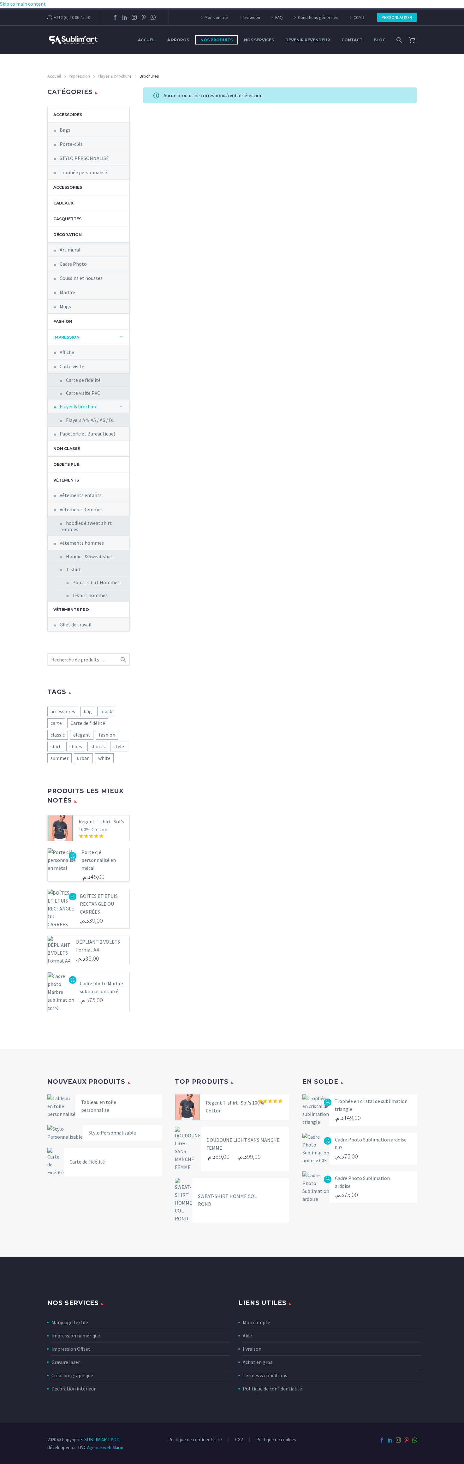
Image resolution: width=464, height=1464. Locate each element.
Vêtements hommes (82, 543)
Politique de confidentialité (272, 1388)
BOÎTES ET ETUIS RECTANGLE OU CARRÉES (99, 904)
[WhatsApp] (153, 17)
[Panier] (414, 40)
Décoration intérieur (73, 1388)
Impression (79, 76)
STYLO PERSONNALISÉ (84, 158)
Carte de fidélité (83, 380)
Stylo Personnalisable (112, 1132)
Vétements (66, 480)
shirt (56, 746)
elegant (81, 735)
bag (88, 711)
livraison (252, 1349)
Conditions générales (318, 17)
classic (58, 735)
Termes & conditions (265, 1375)
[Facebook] (115, 17)
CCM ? (359, 17)
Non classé (66, 448)
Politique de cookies (276, 1439)
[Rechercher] (398, 40)
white (104, 758)
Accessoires (67, 114)
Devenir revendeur (307, 40)
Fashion (62, 321)
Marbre (67, 292)
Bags (65, 130)
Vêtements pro (71, 609)
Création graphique (72, 1375)
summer (59, 758)
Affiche (67, 352)
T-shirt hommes (90, 595)
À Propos (178, 40)
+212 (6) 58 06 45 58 (72, 17)
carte (56, 723)
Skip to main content (23, 4)
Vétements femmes (81, 509)
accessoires (63, 711)
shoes (75, 746)
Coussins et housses (81, 278)
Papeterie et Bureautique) (87, 433)
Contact (352, 40)
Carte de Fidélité (87, 1162)
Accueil (147, 40)
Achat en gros (257, 1362)
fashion (107, 735)
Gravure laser (65, 1362)
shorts (98, 746)
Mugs (65, 306)
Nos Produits (216, 40)
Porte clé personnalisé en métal (98, 860)
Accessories (67, 187)
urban (83, 758)
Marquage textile (69, 1322)
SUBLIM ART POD (102, 1440)
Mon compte (216, 17)
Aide (247, 1335)
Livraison (251, 17)
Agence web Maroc (105, 1447)
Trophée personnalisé (83, 172)
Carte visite (72, 366)
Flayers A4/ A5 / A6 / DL (90, 420)
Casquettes (67, 218)
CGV (239, 1439)
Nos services (259, 40)
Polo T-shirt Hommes (96, 582)
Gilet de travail (76, 624)
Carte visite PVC (83, 393)
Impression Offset (70, 1349)
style (118, 746)
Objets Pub (66, 464)
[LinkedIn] (124, 17)
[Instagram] (134, 17)
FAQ (279, 17)
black (106, 711)
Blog (380, 40)
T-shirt (73, 569)
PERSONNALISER (397, 17)
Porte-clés (71, 144)
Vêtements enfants (81, 495)
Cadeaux (63, 203)
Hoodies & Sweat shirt (89, 556)
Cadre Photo (73, 264)
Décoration (67, 234)
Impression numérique (75, 1335)
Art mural (70, 249)
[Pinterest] (143, 17)
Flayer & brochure (115, 76)
